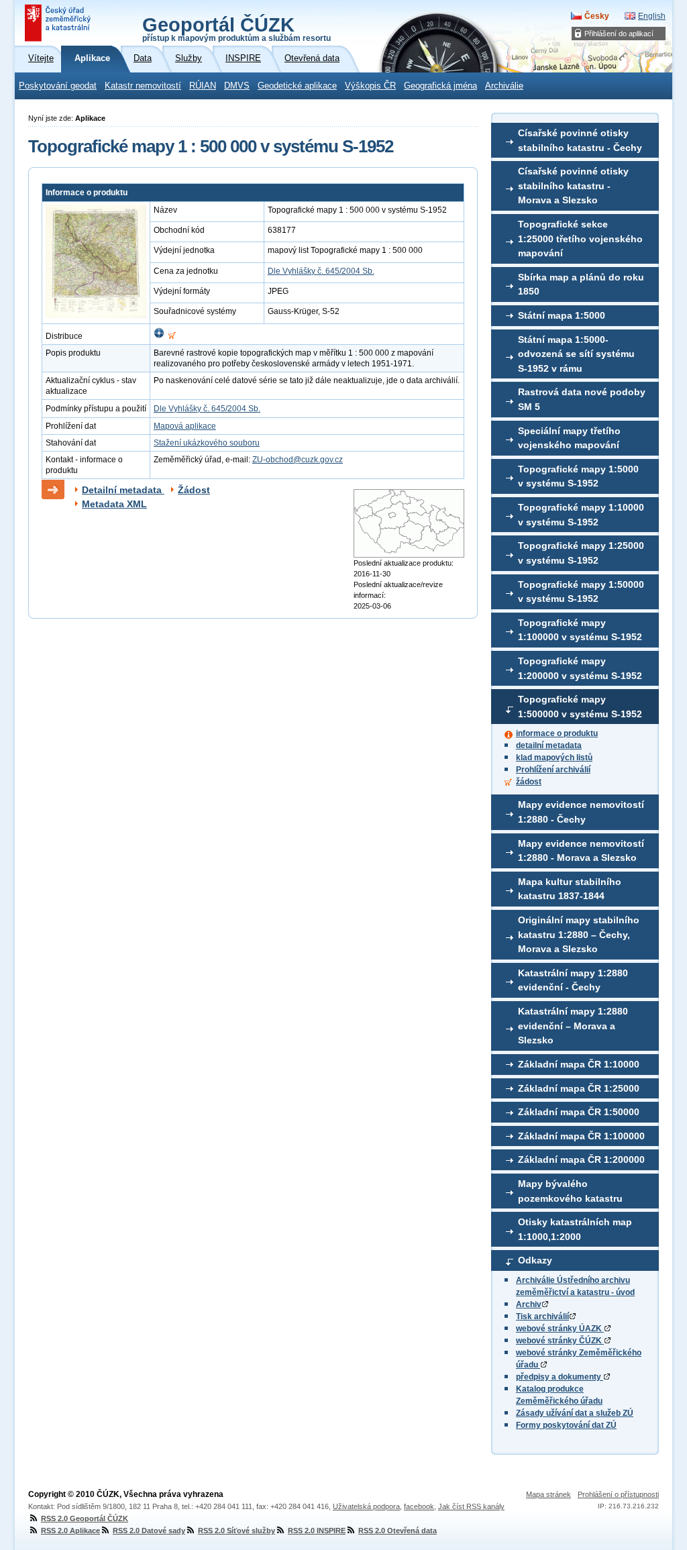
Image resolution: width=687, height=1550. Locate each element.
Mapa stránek (548, 1494)
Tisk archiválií (542, 1316)
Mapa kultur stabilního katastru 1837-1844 (569, 889)
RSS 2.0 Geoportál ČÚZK (84, 1518)
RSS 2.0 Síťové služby (236, 1531)
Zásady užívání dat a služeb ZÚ (574, 1413)
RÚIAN (202, 86)
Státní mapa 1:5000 (561, 315)
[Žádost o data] (172, 336)
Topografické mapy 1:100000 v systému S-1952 (580, 630)
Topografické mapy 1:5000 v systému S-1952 (578, 476)
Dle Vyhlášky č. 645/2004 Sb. (321, 271)
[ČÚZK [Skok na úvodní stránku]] (59, 22)
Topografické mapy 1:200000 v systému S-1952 (580, 668)
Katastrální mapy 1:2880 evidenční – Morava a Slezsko (573, 1025)
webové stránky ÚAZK (560, 1328)
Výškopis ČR (370, 86)
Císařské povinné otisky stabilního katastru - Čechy (580, 140)
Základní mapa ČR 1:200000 (581, 1159)
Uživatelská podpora (366, 1506)
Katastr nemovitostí (143, 86)
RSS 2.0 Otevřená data (397, 1531)
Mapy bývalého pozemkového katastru (570, 1191)
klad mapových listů (554, 757)
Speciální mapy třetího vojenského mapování (569, 438)
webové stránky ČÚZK (560, 1340)
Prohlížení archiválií (553, 769)
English (652, 16)
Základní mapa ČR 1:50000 (578, 1111)
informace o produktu (557, 733)
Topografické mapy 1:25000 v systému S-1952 (581, 553)
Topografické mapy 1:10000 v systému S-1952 (581, 514)
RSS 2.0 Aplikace (70, 1531)
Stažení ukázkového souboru (207, 443)
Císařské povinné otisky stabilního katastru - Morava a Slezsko (573, 185)
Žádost (194, 489)
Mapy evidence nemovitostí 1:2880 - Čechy (581, 812)
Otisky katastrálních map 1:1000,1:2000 (575, 1229)
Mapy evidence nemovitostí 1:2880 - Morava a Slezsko (581, 851)
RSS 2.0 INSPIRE (317, 1531)
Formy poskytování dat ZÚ (566, 1425)
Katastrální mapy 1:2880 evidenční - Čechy (573, 980)
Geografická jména (440, 86)
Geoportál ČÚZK (236, 28)
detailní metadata (549, 745)
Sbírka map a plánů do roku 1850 (581, 284)
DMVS (237, 86)
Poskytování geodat (58, 86)
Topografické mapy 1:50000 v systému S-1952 (581, 592)
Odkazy (535, 1260)
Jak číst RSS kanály (471, 1506)
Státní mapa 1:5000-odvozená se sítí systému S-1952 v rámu (576, 354)
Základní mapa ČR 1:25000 (578, 1088)
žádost (528, 781)
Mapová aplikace (185, 426)
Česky (596, 16)
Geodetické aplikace (297, 86)
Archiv (528, 1304)
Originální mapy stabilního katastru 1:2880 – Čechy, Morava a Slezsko (578, 934)
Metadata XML (114, 504)
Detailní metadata (123, 489)
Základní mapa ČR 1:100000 (581, 1136)
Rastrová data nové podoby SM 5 (581, 399)
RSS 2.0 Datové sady (149, 1531)
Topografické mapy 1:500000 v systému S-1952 (580, 706)
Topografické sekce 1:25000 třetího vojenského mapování (580, 238)
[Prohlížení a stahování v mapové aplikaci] (159, 336)
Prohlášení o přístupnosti (618, 1494)
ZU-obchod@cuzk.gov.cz (297, 459)
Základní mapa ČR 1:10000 (578, 1064)
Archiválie (504, 86)
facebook (419, 1506)
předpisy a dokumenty (559, 1377)
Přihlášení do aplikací (618, 34)
